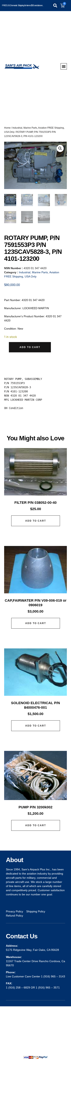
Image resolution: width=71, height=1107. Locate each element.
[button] (55, 5)
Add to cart (30, 347)
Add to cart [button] (35, 520)
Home (7, 127)
